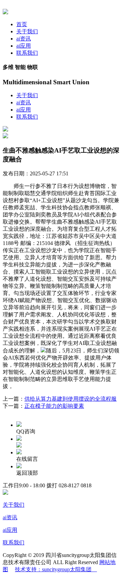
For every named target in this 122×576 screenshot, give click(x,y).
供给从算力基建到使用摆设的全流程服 (70, 399)
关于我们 (27, 31)
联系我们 (27, 53)
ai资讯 (23, 38)
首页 (21, 24)
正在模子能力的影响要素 (54, 406)
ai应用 (23, 46)
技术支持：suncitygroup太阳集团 (56, 569)
